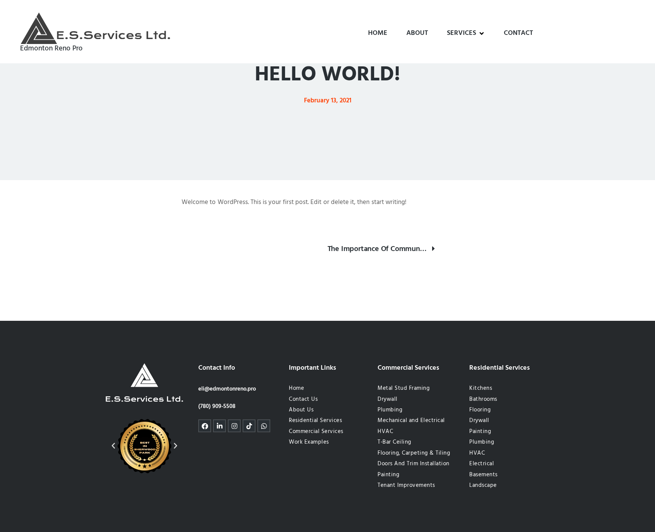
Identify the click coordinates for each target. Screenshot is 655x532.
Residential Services (499, 368)
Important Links (312, 368)
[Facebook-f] (204, 425)
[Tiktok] (249, 425)
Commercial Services (408, 368)
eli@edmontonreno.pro (227, 389)
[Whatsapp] (263, 425)
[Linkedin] (219, 425)
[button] (466, 33)
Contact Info (216, 368)
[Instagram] (234, 425)
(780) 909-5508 (216, 406)
